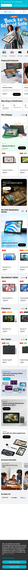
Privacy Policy (9, 554)
